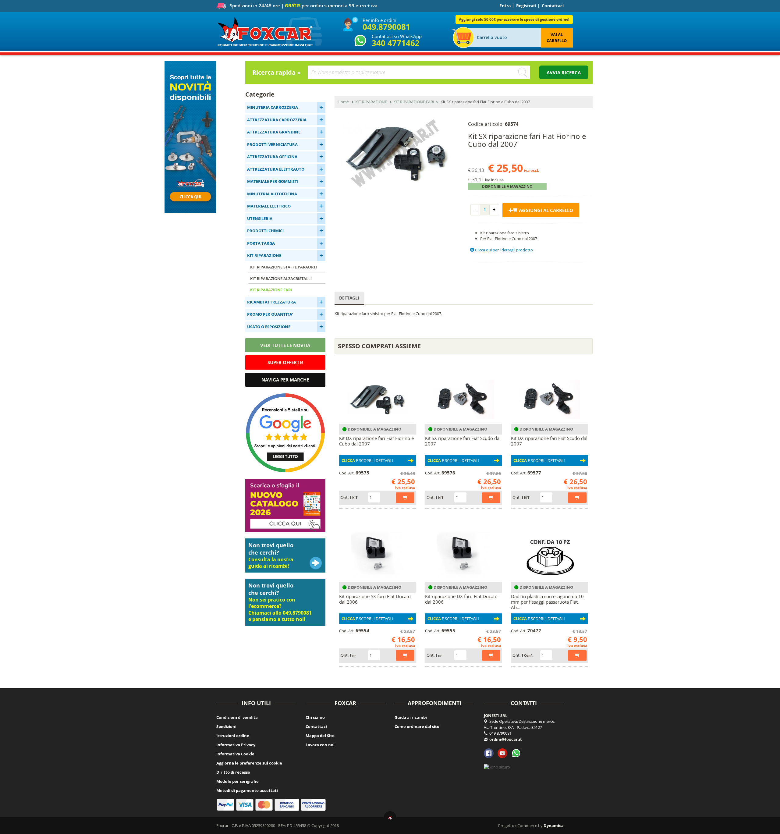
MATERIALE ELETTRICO (269, 206)
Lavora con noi (320, 744)
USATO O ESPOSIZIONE (268, 326)
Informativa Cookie (235, 754)
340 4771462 (396, 42)
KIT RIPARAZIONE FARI (271, 290)
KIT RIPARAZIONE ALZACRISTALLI (281, 278)
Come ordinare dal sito (417, 726)
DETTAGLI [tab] (349, 298)
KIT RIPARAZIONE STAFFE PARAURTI (283, 267)
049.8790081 (386, 26)
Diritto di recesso (233, 772)
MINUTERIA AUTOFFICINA (272, 194)
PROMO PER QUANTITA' (270, 314)
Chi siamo (315, 717)
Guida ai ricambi (411, 717)
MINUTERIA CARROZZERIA (272, 107)
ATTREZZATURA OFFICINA (272, 156)
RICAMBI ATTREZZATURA (271, 302)
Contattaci (553, 6)
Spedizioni (226, 726)
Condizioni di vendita (237, 717)
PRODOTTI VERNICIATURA (272, 144)
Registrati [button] (526, 6)
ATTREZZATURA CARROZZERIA (277, 119)
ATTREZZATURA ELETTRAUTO (275, 169)
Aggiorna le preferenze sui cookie (249, 763)
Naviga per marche (285, 380)
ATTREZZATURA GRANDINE (273, 132)
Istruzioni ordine (232, 735)
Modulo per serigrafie (237, 781)
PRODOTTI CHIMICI (265, 230)
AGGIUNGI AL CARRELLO (545, 210)
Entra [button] (505, 6)
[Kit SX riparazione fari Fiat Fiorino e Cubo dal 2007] (397, 153)
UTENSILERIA (259, 218)
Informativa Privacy (235, 744)
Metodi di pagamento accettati (247, 790)
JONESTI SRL (495, 715)
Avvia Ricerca (564, 72)
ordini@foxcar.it (505, 739)
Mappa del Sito (320, 735)
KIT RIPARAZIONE (264, 255)
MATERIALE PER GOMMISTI (272, 181)
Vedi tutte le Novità (285, 345)
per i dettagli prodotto (504, 250)
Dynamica (554, 825)
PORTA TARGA (261, 243)
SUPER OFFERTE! (285, 362)
